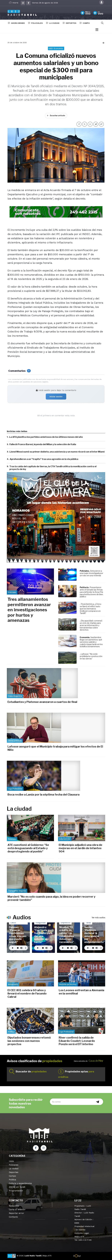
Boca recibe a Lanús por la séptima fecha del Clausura (43, 794)
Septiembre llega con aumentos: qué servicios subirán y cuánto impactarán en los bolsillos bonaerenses (91, 642)
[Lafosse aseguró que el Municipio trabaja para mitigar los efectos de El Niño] (56, 728)
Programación (16, 1190)
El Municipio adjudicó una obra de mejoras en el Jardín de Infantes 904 (80, 848)
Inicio (11, 1161)
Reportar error (16, 1213)
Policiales (37, 23)
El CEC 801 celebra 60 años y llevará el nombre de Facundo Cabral (27, 993)
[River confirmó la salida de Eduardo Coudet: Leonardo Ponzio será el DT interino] (81, 1021)
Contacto (13, 1217)
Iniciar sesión (56, 396)
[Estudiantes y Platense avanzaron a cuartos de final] (42, 683)
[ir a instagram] (43, 1148)
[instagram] (23, 3)
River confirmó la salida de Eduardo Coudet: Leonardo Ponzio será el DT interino (77, 1041)
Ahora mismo (18, 23)
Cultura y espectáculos (20, 1183)
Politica (12, 1179)
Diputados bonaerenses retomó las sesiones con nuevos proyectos (29, 1041)
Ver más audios (98, 917)
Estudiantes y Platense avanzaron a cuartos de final (42, 702)
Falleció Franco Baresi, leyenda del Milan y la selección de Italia (42, 444)
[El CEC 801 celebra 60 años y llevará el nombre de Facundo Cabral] (30, 973)
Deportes (71, 23)
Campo (86, 23)
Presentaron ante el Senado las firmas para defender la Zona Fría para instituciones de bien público (91, 592)
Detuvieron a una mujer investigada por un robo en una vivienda (91, 573)
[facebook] (28, 3)
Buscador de (31, 1071)
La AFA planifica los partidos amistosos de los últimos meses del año (46, 437)
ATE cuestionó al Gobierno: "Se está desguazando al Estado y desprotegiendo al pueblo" (28, 848)
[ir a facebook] (36, 1148)
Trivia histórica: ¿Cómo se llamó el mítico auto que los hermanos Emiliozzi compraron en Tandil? (90, 608)
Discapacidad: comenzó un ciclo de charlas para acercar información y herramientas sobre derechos (91, 625)
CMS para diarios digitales (92, 1256)
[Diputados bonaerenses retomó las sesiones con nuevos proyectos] (30, 1021)
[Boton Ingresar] (101, 2)
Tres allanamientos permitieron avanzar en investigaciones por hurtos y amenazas (29, 610)
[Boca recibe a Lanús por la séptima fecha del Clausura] (43, 776)
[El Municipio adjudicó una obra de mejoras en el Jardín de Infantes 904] (81, 828)
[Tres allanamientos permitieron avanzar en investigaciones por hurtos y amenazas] (30, 581)
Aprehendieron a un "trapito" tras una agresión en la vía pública (44, 459)
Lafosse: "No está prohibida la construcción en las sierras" (91, 656)
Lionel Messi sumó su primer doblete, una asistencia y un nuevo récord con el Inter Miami (56, 451)
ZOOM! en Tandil (17, 1187)
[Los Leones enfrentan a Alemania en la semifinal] (81, 973)
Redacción (14, 1206)
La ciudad (54, 23)
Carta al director (17, 1209)
